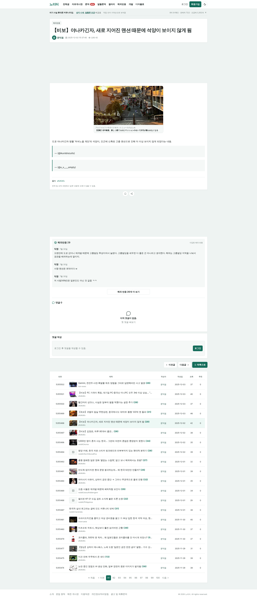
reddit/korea (83, 444)
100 (158, 577)
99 (152, 577)
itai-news (82, 386)
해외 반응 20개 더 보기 (129, 291)
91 (108, 577)
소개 (52, 594)
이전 (102, 577)
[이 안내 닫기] (205, 12)
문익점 (58, 37)
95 (130, 577)
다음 (164, 577)
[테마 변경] (204, 4)
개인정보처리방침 (100, 594)
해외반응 (56, 23)
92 (114, 577)
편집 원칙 (60, 594)
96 (136, 577)
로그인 (185, 4)
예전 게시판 (73, 594)
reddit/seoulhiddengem (88, 492)
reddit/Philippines (85, 502)
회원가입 (195, 4)
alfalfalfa (61, 181)
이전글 (172, 364)
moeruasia (82, 521)
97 (141, 577)
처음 (92, 577)
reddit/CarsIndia (75, 512)
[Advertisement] (128, 62)
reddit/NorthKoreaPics (87, 454)
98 (146, 577)
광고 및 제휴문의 (119, 594)
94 (125, 577)
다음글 (183, 364)
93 (119, 577)
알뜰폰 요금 (90, 12)
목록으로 (201, 364)
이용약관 (85, 594)
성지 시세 (80, 12)
